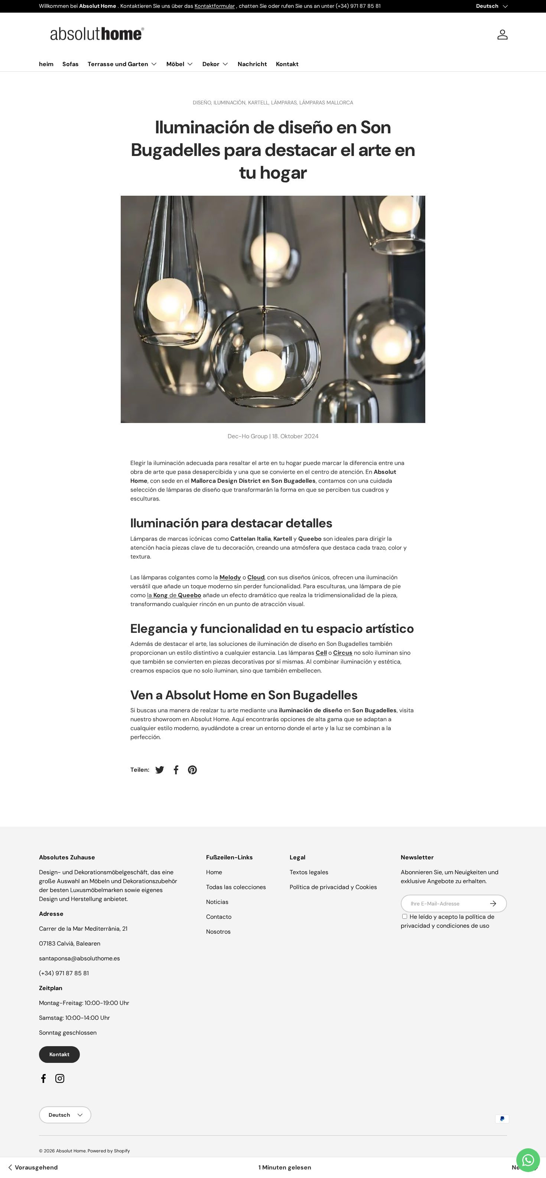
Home (214, 872)
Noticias (217, 902)
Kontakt (287, 64)
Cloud (255, 577)
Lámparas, (285, 102)
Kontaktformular (215, 6)
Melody (230, 577)
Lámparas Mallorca (326, 102)
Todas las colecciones (236, 887)
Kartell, (259, 102)
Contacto (218, 917)
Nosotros (218, 931)
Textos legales (309, 872)
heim (46, 64)
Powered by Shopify (109, 1151)
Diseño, (203, 102)
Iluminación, (231, 102)
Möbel (175, 64)
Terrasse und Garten (118, 64)
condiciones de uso (462, 926)
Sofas (70, 64)
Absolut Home (71, 1151)
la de (174, 595)
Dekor (211, 64)
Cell (321, 653)
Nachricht (252, 64)
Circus (342, 653)
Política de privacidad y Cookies (333, 887)
